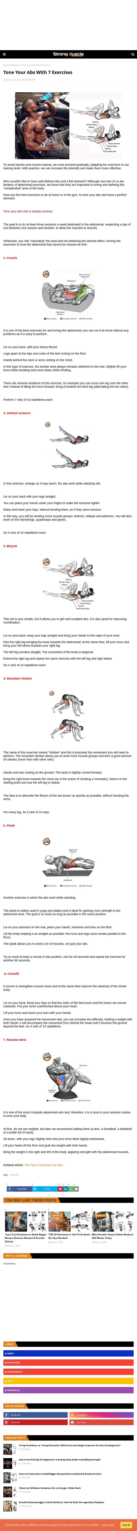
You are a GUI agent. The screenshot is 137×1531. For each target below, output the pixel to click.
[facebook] (35, 1415)
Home (6, 65)
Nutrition (13, 1362)
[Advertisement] (68, 25)
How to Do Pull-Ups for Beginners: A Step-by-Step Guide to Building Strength (60, 1459)
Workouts (15, 65)
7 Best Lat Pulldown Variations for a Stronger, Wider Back (50, 1488)
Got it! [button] (126, 1525)
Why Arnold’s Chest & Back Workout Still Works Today (112, 1236)
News (10, 1353)
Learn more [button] (107, 1524)
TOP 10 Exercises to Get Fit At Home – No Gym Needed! (70, 1236)
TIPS (9, 1380)
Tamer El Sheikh (13, 79)
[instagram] (101, 1415)
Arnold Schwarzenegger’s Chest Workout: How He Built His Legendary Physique (61, 1502)
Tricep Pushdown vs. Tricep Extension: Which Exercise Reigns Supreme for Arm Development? (69, 1445)
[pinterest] (35, 1422)
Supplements (15, 1371)
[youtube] (101, 1422)
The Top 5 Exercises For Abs (43, 1165)
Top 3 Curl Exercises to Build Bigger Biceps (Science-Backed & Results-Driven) (25, 1238)
